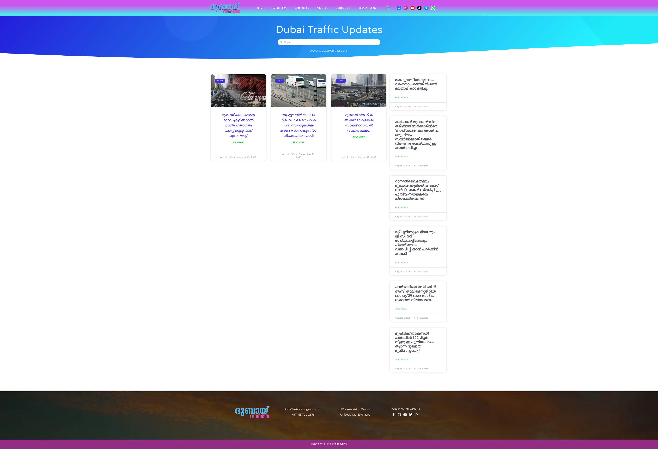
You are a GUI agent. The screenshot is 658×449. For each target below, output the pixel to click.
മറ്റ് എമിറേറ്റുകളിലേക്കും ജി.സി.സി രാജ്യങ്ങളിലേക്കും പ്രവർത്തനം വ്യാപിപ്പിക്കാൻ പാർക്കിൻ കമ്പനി (416, 243)
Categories (302, 8)
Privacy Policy (367, 8)
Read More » (401, 97)
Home (260, 8)
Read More (238, 142)
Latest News (279, 8)
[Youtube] (405, 414)
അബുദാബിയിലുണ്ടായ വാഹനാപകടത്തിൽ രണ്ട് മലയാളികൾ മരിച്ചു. (416, 84)
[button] (388, 8)
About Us (322, 8)
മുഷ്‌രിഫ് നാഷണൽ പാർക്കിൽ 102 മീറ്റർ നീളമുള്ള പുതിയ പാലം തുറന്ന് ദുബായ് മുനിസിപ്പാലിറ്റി (414, 342)
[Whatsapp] (416, 414)
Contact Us (343, 8)
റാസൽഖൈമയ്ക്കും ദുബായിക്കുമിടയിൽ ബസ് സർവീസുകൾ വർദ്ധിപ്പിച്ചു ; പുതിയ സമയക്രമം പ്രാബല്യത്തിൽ (418, 190)
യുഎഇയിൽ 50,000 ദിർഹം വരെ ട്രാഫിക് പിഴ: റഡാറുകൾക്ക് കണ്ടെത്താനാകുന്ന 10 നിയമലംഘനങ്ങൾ (298, 125)
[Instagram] (399, 414)
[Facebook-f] (393, 414)
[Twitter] (410, 414)
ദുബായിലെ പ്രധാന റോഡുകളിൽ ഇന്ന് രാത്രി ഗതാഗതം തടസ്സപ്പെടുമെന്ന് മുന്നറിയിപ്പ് (238, 125)
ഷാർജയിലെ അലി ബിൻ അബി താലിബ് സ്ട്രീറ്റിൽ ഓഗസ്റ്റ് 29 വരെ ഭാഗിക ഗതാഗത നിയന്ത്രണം (415, 293)
